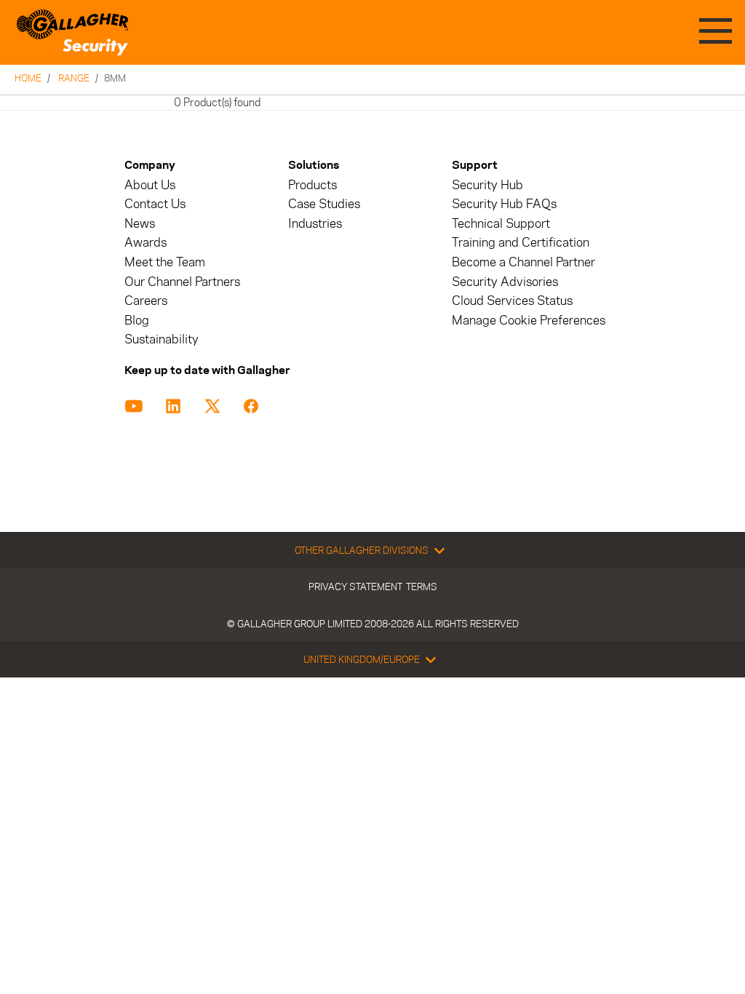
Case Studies (324, 204)
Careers (145, 301)
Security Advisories (505, 282)
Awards (145, 242)
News (139, 223)
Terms (421, 586)
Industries (315, 223)
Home (28, 77)
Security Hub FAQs (504, 204)
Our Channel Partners (182, 282)
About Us (149, 185)
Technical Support (501, 223)
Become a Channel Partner (523, 262)
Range (73, 77)
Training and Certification (520, 242)
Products (312, 185)
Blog (136, 320)
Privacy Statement (355, 586)
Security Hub (487, 185)
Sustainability (161, 339)
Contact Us (155, 204)
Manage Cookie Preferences (528, 320)
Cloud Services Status (512, 301)
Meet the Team (164, 262)
